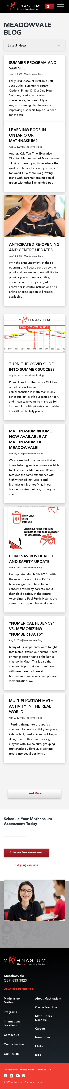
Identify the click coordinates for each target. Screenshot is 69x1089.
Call (26, 865)
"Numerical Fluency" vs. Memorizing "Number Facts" (32, 629)
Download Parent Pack (19, 988)
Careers (40, 1028)
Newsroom (42, 1037)
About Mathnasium (48, 998)
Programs (10, 1012)
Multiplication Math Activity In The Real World (31, 706)
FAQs (39, 1046)
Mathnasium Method (12, 1000)
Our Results (12, 1054)
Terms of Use (43, 1070)
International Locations (12, 1023)
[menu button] (49, 6)
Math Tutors (43, 1018)
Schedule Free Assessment (26, 852)
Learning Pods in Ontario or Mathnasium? (27, 135)
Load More (34, 793)
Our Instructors (14, 1044)
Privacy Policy (27, 1070)
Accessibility (11, 1070)
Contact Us (11, 1035)
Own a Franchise (46, 1007)
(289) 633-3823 (15, 980)
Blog (38, 1054)
